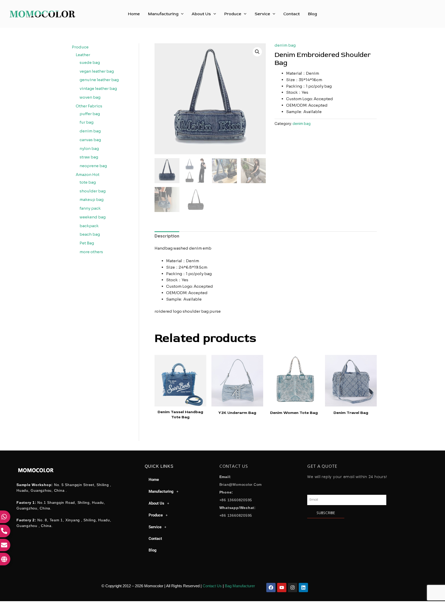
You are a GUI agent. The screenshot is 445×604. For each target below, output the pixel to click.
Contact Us (212, 586)
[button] (181, 14)
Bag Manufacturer (240, 586)
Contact (291, 13)
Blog (312, 13)
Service (262, 13)
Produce (232, 13)
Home (134, 13)
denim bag (285, 45)
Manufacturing (163, 13)
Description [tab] (167, 236)
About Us (201, 13)
